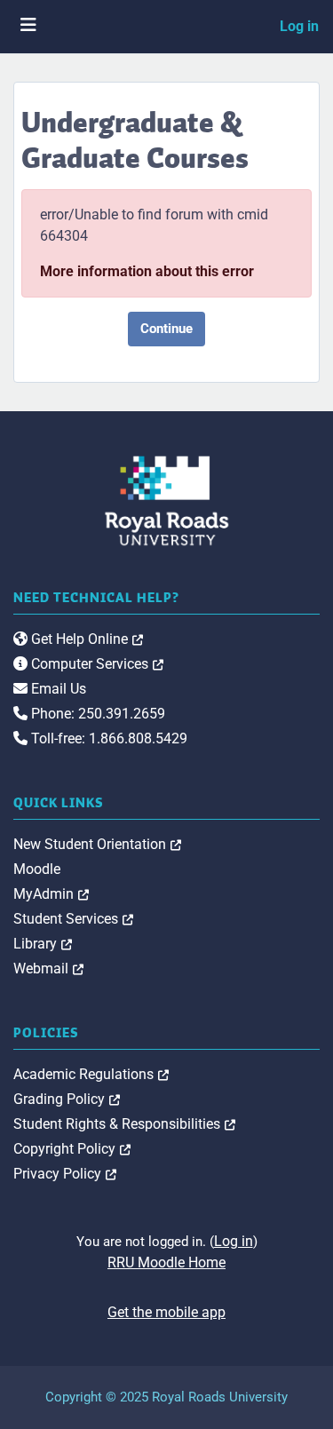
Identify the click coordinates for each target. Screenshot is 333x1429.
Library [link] (42, 943)
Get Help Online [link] (85, 639)
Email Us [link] (57, 688)
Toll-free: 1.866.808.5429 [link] (107, 738)
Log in (299, 26)
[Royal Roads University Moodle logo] (167, 500)
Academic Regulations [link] (91, 1074)
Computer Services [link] (95, 663)
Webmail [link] (48, 968)
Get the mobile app (166, 1312)
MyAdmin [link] (51, 893)
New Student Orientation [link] (97, 844)
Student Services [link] (73, 918)
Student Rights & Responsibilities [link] (124, 1123)
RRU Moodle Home (166, 1262)
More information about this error (147, 271)
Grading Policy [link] (66, 1099)
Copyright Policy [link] (72, 1148)
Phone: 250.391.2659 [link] (96, 713)
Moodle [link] (36, 869)
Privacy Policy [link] (64, 1173)
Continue (166, 329)
